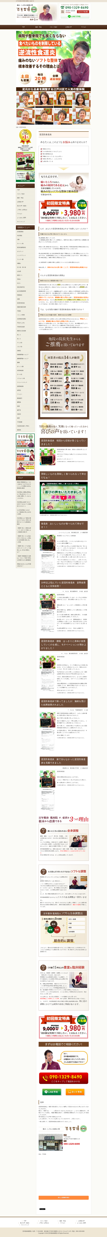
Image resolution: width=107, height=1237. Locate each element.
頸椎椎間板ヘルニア (22, 354)
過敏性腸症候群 (21, 307)
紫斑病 (19, 430)
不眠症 (19, 311)
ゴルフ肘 (19, 346)
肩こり (19, 334)
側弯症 (19, 390)
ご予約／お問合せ (22, 209)
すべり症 (19, 374)
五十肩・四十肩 (21, 267)
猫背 (18, 418)
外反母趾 (19, 235)
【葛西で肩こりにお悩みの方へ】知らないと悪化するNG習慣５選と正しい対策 (24, 539)
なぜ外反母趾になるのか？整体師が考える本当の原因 (24, 512)
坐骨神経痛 (20, 370)
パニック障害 (21, 315)
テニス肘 (19, 342)
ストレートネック (22, 382)
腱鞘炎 (19, 402)
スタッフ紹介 (53, 27)
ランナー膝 (20, 259)
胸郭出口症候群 (21, 330)
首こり (19, 338)
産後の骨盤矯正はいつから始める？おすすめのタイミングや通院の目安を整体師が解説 (24, 485)
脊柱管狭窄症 (21, 287)
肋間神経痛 (20, 386)
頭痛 (18, 299)
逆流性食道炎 (21, 303)
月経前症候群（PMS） (23, 426)
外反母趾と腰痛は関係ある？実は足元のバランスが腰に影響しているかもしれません (24, 495)
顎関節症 (19, 295)
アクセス (83, 27)
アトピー (19, 394)
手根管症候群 (21, 326)
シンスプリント (21, 255)
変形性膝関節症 (21, 247)
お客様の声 (68, 27)
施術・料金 (38, 27)
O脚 (18, 239)
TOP (23, 27)
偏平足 (19, 410)
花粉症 (19, 414)
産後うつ (19, 275)
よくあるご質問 (21, 217)
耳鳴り (19, 279)
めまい (19, 283)
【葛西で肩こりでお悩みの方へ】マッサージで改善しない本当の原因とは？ (24, 549)
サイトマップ (21, 221)
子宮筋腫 (19, 422)
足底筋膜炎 (20, 231)
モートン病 (20, 243)
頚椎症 (19, 350)
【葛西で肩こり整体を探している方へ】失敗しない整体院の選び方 (24, 530)
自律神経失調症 (21, 319)
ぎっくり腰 (20, 366)
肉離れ (19, 263)
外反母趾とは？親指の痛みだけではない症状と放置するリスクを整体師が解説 (24, 521)
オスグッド (20, 251)
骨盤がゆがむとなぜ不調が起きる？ (24, 565)
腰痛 (18, 362)
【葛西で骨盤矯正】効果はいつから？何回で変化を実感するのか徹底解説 (24, 558)
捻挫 (18, 406)
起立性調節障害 (21, 291)
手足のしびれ (21, 322)
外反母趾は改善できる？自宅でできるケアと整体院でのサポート (24, 504)
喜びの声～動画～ (22, 205)
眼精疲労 (19, 398)
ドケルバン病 (21, 378)
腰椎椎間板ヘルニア (22, 358)
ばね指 (19, 271)
